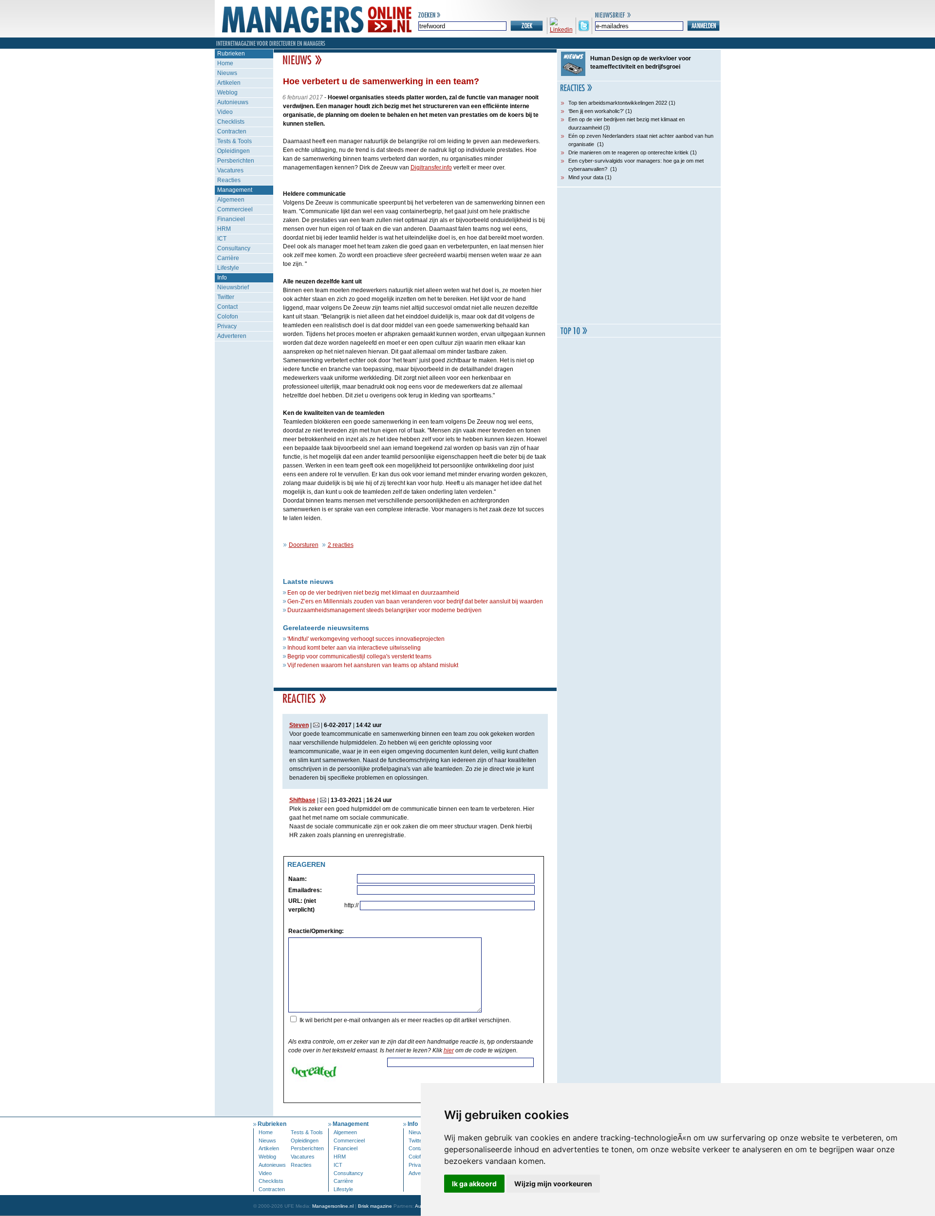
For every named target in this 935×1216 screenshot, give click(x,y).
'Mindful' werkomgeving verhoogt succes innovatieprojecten (366, 639)
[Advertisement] (639, 255)
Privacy (227, 326)
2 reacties (341, 545)
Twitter (225, 297)
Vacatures (230, 170)
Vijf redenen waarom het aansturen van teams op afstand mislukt (372, 665)
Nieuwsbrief (233, 287)
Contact (227, 306)
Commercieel (235, 209)
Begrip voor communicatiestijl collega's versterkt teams (359, 656)
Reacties (229, 180)
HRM (224, 228)
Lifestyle (228, 267)
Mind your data (585, 177)
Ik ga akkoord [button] (474, 1183)
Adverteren (231, 336)
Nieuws (227, 73)
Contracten (231, 131)
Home (225, 63)
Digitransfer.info (431, 167)
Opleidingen (233, 151)
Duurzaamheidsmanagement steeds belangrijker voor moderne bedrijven (384, 610)
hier (449, 1050)
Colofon (227, 316)
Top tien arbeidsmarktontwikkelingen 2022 (617, 103)
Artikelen (229, 82)
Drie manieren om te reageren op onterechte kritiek (628, 152)
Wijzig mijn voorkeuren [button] (553, 1183)
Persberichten (235, 160)
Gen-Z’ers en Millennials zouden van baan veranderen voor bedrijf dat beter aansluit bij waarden (415, 601)
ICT (221, 238)
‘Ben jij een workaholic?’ (596, 111)
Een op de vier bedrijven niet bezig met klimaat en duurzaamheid (373, 592)
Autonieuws (232, 102)
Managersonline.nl (333, 1206)
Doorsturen (303, 545)
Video (225, 112)
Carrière (228, 258)
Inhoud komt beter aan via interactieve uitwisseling (354, 647)
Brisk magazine (375, 1206)
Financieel (231, 219)
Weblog (227, 92)
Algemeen (230, 199)
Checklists (230, 121)
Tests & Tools (234, 141)
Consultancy (233, 248)
